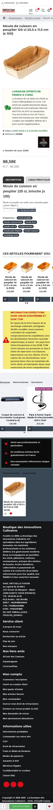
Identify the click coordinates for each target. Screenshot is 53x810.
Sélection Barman (20, 382)
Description (13, 179)
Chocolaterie (36, 382)
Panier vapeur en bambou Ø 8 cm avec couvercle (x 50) (45, 284)
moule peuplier (24, 218)
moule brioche (26, 226)
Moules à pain (32, 18)
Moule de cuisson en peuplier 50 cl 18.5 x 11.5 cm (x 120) (28, 282)
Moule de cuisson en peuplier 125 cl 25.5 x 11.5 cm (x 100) (14, 504)
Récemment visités (11, 473)
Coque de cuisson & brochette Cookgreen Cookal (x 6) (12, 417)
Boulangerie (15, 18)
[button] (25, 303)
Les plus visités (29, 473)
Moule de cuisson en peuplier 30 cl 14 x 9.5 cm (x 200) (12, 282)
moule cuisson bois (13, 222)
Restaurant (5, 382)
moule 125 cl (10, 226)
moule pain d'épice (12, 230)
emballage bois (11, 235)
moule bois (31, 222)
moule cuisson (31, 230)
